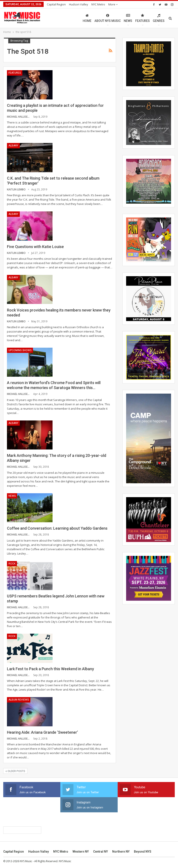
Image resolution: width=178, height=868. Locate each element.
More (112, 4)
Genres (159, 21)
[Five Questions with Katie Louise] (30, 225)
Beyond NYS (142, 851)
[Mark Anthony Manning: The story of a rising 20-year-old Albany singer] (30, 434)
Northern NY (121, 851)
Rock (11, 563)
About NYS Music (107, 21)
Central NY (100, 851)
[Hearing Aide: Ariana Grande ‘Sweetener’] (30, 711)
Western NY (81, 851)
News (128, 21)
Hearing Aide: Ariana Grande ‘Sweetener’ (42, 732)
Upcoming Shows (19, 350)
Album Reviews (18, 699)
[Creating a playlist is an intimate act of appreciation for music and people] (30, 84)
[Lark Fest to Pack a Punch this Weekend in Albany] (30, 648)
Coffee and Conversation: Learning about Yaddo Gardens (57, 528)
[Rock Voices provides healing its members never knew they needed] (30, 289)
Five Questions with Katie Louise (35, 246)
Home (87, 21)
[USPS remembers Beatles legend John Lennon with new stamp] (30, 575)
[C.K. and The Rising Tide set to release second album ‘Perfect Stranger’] (30, 157)
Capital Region (56, 4)
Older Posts (16, 771)
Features (142, 21)
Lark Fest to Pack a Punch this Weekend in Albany (50, 669)
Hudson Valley (78, 4)
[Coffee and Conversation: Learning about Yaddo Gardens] (30, 507)
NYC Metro (98, 4)
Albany (13, 145)
